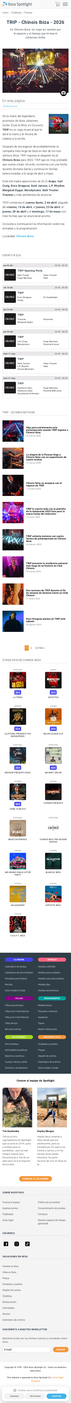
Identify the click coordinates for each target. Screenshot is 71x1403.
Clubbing (16, 12)
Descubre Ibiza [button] (52, 1037)
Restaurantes (9, 1302)
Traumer (22, 319)
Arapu (20, 300)
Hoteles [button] (52, 959)
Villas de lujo (11, 1023)
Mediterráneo (45, 1005)
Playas (41, 1050)
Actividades (8, 1308)
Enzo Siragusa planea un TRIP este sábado (46, 620)
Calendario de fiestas (15, 966)
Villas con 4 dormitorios (17, 1017)
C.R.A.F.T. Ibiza (17, 936)
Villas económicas (14, 1005)
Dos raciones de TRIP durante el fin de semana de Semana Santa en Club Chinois (47, 593)
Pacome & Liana (51, 344)
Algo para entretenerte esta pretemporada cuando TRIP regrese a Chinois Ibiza (47, 430)
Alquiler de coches (47, 1056)
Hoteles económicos (48, 990)
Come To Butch (18, 809)
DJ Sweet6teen (50, 297)
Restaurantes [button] (52, 998)
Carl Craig (22, 341)
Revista (9, 984)
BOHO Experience (17, 839)
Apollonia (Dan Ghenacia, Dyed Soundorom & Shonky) (28, 391)
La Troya (17, 697)
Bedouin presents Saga (18, 772)
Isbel (45, 278)
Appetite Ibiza (53, 905)
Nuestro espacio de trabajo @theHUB (52, 1222)
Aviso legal (7, 1220)
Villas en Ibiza (9, 1272)
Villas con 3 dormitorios (17, 1011)
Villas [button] (19, 998)
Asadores (43, 1017)
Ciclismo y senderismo (16, 1067)
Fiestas (28, 12)
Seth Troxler (23, 275)
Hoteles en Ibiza (10, 1266)
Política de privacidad (49, 1202)
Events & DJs (10, 106)
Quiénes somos (10, 1208)
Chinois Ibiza (25, 236)
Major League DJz (53, 734)
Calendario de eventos (49, 1062)
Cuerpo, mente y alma (16, 1062)
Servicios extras (13, 1029)
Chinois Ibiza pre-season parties (53, 840)
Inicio (5, 12)
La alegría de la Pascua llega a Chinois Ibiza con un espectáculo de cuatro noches (46, 457)
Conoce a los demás (36, 1178)
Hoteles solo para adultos (51, 978)
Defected (53, 697)
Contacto (43, 1214)
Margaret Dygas (25, 322)
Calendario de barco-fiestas (19, 972)
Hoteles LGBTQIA (46, 966)
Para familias (11, 1044)
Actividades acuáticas (16, 1050)
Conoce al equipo (11, 1202)
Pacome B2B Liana (52, 391)
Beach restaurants (47, 1029)
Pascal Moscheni (26, 369)
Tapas (41, 1023)
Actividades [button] (19, 1037)
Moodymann (24, 344)
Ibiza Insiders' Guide (15, 990)
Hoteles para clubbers (49, 972)
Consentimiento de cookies (51, 1208)
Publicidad (7, 1214)
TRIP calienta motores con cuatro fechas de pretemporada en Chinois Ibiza (46, 538)
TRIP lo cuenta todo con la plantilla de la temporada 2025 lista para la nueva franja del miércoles (46, 511)
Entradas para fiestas (16, 978)
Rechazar (35, 1396)
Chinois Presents (53, 803)
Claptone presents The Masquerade (18, 735)
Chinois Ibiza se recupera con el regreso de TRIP (44, 484)
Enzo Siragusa (25, 297)
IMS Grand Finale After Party (18, 873)
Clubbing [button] (19, 959)
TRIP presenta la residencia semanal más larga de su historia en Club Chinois (47, 566)
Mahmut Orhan (53, 772)
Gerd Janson (24, 363)
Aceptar (56, 1396)
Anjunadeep (18, 905)
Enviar (60, 1349)
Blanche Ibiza (53, 872)
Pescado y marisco (47, 1011)
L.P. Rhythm (23, 366)
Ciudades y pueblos (48, 1044)
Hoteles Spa (44, 984)
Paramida (48, 319)
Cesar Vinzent (50, 275)
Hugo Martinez (25, 278)
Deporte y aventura (14, 1056)
